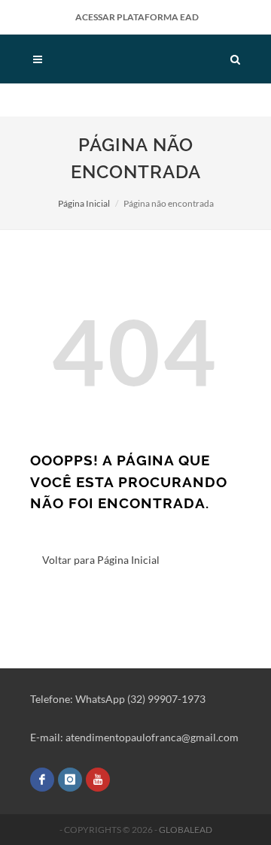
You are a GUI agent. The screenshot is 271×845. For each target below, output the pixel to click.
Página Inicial (84, 203)
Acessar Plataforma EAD (137, 17)
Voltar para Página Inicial (101, 559)
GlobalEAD (185, 829)
